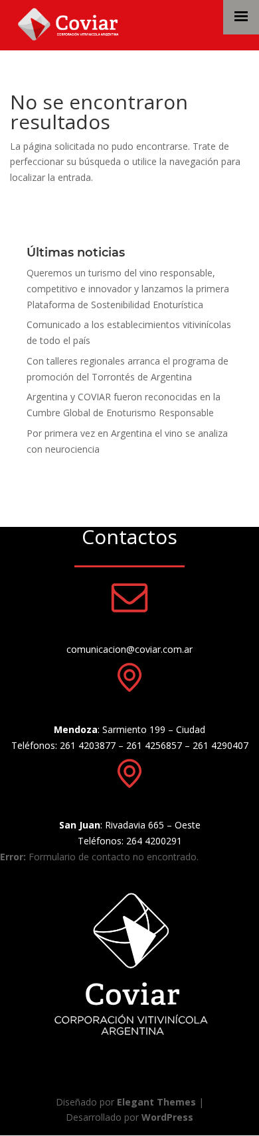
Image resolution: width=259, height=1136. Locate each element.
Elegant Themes (156, 1102)
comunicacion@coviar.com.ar (129, 649)
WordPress (167, 1117)
